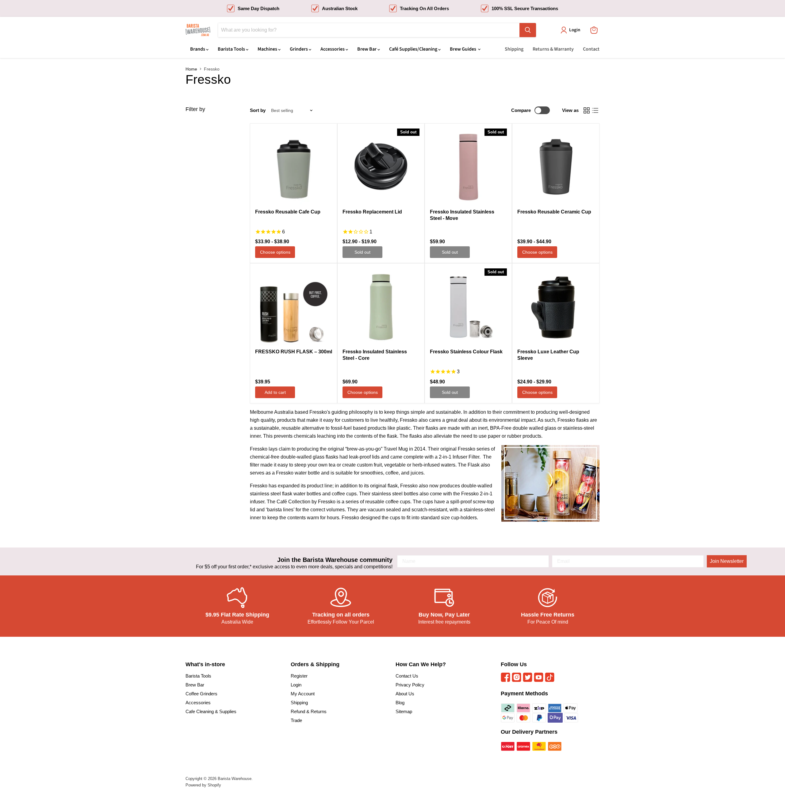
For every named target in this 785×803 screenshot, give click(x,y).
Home (191, 69)
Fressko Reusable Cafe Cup (287, 211)
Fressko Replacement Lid (372, 211)
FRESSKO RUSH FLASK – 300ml (293, 351)
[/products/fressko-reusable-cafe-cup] (293, 167)
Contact (591, 49)
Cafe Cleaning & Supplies (211, 711)
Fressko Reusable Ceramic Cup (554, 211)
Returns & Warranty (553, 49)
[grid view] (586, 110)
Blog (400, 702)
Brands (198, 49)
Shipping (514, 49)
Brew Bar (367, 49)
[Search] (527, 30)
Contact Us (407, 675)
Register (299, 675)
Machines (268, 49)
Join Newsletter (727, 561)
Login (296, 684)
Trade (296, 720)
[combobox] (368, 30)
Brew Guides (463, 49)
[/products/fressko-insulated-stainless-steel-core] (381, 306)
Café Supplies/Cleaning (413, 49)
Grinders (299, 49)
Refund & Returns (309, 711)
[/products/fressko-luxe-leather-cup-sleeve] (555, 306)
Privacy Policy (410, 684)
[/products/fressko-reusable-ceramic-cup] (555, 167)
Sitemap (404, 711)
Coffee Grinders (201, 693)
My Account (303, 693)
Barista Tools (232, 49)
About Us (405, 693)
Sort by (258, 110)
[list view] (595, 110)
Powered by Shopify (203, 785)
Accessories (333, 49)
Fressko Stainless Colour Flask (466, 351)
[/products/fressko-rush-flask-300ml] (293, 306)
